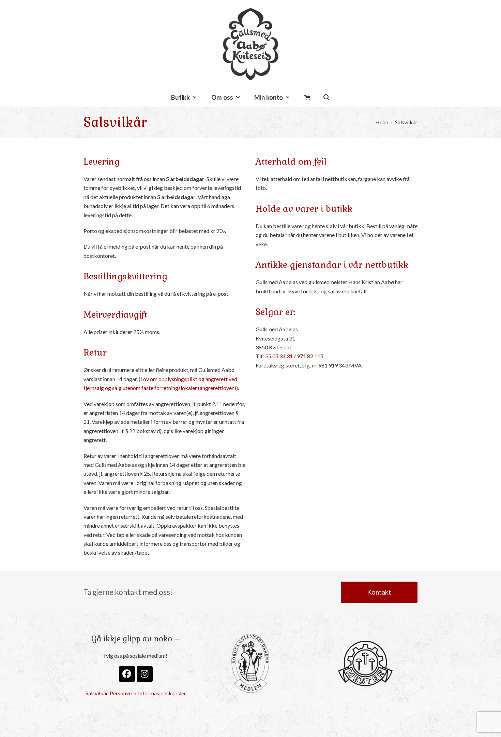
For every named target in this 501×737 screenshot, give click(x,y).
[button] (307, 97)
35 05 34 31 (279, 356)
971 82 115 (310, 356)
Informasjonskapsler (162, 693)
